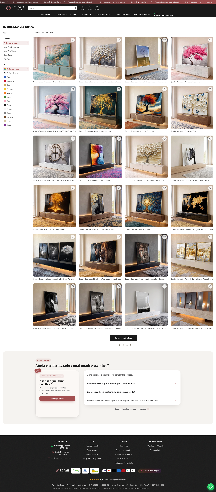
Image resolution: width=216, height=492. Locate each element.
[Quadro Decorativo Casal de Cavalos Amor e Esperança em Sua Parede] (192, 159)
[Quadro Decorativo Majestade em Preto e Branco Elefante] (100, 306)
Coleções (60, 15)
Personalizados (142, 15)
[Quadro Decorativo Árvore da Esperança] (192, 60)
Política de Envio (123, 459)
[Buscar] (75, 8)
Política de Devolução (123, 454)
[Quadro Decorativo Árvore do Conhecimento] (54, 208)
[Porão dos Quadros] (14, 8)
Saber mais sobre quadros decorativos (130, 409)
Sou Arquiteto (155, 450)
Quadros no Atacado (155, 446)
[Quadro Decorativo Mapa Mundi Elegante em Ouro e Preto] (192, 208)
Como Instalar (92, 450)
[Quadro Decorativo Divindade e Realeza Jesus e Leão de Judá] (100, 257)
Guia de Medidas (92, 454)
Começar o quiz (57, 399)
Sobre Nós (124, 446)
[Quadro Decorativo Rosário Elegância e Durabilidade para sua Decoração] (54, 159)
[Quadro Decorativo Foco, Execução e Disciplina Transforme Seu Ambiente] (54, 257)
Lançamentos (122, 15)
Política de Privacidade (124, 463)
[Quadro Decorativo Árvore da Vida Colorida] (54, 60)
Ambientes (45, 15)
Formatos (86, 15)
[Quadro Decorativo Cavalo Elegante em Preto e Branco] (54, 306)
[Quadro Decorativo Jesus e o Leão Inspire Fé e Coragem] (146, 257)
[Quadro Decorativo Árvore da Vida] (192, 109)
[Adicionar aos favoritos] (73, 40)
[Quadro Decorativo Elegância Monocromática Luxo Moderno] (146, 306)
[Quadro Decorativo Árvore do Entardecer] (146, 109)
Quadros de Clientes (124, 450)
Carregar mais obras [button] (123, 338)
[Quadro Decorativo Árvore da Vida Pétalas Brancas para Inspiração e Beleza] (146, 159)
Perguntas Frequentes (92, 459)
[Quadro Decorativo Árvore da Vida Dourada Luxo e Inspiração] (100, 60)
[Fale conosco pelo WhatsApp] (210, 486)
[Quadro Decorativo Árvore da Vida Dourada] (100, 109)
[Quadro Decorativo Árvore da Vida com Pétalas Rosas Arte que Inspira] (54, 109)
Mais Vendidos (104, 15)
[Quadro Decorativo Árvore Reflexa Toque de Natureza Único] (146, 60)
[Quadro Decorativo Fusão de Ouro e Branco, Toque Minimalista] (192, 257)
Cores (73, 15)
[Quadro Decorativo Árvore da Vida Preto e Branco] (100, 208)
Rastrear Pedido (92, 446)
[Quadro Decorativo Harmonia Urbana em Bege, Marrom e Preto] (192, 306)
